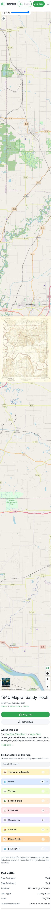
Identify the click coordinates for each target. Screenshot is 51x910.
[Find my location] (47, 673)
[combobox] (25, 4)
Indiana (4, 706)
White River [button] (35, 734)
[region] (25, 349)
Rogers (26, 706)
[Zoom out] (47, 683)
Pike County (15, 706)
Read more (6, 745)
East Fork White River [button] (15, 734)
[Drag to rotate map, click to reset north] (47, 687)
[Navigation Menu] (48, 4)
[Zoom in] (47, 679)
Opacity (6, 12)
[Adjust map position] (3, 18)
